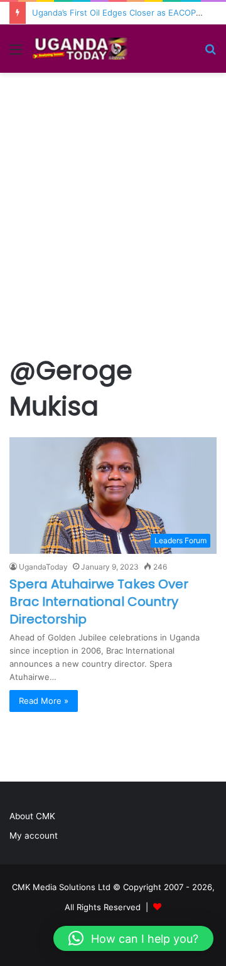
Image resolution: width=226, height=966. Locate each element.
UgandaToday (43, 566)
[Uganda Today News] (81, 48)
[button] (133, 938)
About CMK (32, 816)
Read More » (43, 701)
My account (33, 836)
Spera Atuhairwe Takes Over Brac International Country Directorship (98, 601)
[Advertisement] (113, 230)
